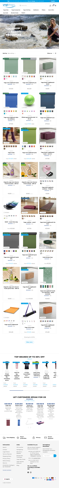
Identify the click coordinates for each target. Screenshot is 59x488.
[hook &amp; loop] (47, 240)
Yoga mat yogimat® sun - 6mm (47, 118)
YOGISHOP (8, 482)
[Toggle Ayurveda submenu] (8, 13)
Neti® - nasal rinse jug (11, 222)
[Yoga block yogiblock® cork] (29, 275)
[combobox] (32, 5)
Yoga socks (11, 152)
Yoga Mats (5, 10)
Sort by (5, 53)
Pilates (43, 10)
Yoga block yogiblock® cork (29, 287)
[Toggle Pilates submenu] (46, 10)
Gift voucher (20, 447)
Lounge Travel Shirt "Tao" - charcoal (26, 375)
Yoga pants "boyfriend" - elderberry (36, 374)
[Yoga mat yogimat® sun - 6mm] (47, 100)
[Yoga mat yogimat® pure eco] (29, 240)
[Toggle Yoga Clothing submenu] (31, 10)
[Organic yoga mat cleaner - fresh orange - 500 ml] (29, 170)
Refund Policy (6, 460)
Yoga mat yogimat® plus (29, 152)
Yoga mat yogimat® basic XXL (11, 258)
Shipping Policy (7, 456)
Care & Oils (51, 10)
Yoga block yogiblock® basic (47, 83)
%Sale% (23, 13)
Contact (5, 449)
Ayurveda (5, 13)
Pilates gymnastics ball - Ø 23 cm (29, 118)
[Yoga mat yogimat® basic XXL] (11, 240)
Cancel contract (7, 470)
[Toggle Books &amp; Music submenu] (19, 13)
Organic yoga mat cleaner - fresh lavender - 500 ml (11, 182)
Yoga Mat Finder (21, 459)
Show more (29, 342)
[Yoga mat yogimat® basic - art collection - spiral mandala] (47, 275)
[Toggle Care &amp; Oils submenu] (54, 10)
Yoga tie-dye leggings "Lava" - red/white (17, 375)
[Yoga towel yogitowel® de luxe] (47, 205)
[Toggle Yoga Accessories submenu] (21, 10)
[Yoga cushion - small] (29, 205)
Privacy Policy (6, 458)
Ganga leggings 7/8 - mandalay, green (7, 377)
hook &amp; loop (48, 257)
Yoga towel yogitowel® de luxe (47, 223)
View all (29, 358)
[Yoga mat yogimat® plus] (29, 135)
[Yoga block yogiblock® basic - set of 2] (47, 135)
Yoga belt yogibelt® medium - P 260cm (48, 188)
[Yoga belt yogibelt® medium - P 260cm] (47, 170)
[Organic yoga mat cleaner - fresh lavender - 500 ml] (11, 170)
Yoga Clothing (26, 10)
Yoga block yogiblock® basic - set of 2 (47, 153)
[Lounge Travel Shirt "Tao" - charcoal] (27, 365)
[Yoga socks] (11, 135)
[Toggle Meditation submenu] (39, 10)
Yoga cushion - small (29, 222)
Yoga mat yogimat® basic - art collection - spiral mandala (47, 292)
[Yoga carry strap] (29, 310)
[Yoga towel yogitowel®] (11, 310)
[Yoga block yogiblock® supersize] (47, 310)
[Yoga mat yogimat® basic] (11, 65)
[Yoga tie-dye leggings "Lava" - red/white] (17, 365)
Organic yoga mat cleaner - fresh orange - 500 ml (29, 182)
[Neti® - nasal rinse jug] (11, 205)
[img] (29, 399)
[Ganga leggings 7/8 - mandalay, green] (7, 365)
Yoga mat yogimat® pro (29, 82)
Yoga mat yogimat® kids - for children (11, 118)
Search (4, 447)
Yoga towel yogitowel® (11, 324)
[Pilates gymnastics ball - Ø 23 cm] (29, 100)
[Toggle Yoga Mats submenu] (9, 10)
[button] (55, 5)
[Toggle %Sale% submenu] (26, 13)
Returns (5, 463)
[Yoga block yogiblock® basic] (47, 65)
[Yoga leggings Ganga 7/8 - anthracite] (46, 365)
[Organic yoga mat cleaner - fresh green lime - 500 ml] (11, 275)
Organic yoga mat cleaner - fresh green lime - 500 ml (11, 287)
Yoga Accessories (15, 10)
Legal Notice (6, 451)
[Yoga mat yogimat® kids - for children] (11, 100)
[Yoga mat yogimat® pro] (29, 65)
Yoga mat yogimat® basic (11, 82)
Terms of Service (7, 454)
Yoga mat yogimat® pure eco (29, 255)
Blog (18, 465)
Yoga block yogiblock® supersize (47, 325)
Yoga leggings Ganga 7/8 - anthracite (46, 376)
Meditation (36, 10)
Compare (7, 72)
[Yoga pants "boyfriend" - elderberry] (36, 365)
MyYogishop (20, 449)
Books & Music (14, 13)
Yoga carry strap (29, 327)
